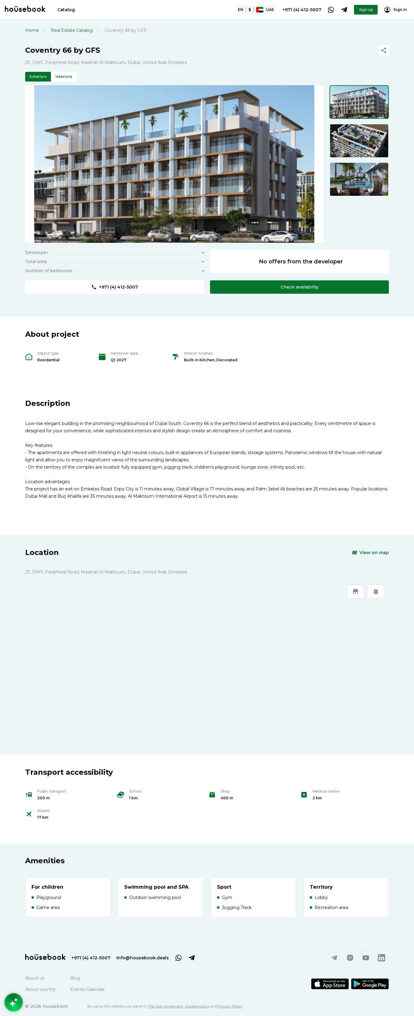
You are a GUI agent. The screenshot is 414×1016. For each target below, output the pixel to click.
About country (40, 989)
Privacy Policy (230, 1006)
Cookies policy (197, 1006)
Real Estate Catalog (72, 30)
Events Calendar (87, 989)
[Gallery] (174, 164)
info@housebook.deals (142, 958)
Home (32, 30)
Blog (75, 978)
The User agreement (165, 1006)
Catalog (66, 9)
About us (34, 978)
